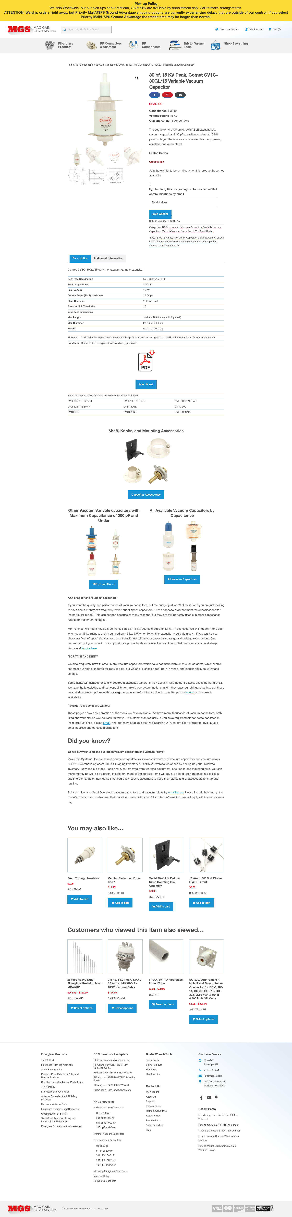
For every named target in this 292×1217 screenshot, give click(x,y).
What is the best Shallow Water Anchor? (219, 1131)
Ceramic (202, 238)
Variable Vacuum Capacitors (109, 1108)
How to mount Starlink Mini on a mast (218, 1125)
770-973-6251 (211, 1070)
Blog (148, 1130)
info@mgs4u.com (213, 1076)
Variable (174, 246)
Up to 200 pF (103, 1113)
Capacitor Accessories (146, 494)
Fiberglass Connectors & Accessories (61, 1126)
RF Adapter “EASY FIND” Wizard (111, 1085)
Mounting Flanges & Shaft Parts (110, 1171)
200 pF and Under (104, 584)
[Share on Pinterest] (167, 95)
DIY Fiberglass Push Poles (55, 1092)
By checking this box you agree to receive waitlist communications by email (183, 192)
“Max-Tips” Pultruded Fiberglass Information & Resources (58, 1120)
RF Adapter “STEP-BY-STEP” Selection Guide (115, 1079)
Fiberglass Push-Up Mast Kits (57, 1065)
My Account (152, 1092)
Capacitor (191, 238)
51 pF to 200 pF (104, 1151)
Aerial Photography (51, 1070)
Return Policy (153, 1116)
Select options (83, 1008)
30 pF (182, 238)
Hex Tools (151, 1070)
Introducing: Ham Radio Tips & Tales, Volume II (218, 1117)
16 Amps (167, 238)
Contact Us (153, 1086)
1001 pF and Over (106, 1127)
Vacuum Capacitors (106, 65)
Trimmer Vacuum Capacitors (109, 1134)
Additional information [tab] (108, 258)
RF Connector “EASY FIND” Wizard (113, 1073)
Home (70, 65)
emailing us (175, 792)
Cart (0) (276, 29)
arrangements (230, 8)
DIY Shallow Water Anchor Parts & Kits (62, 1082)
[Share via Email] (180, 95)
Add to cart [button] (81, 899)
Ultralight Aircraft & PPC (54, 1114)
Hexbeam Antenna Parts (54, 1104)
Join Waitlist (160, 214)
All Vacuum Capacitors (182, 579)
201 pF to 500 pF (105, 1118)
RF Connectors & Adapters (111, 1054)
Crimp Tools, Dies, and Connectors (112, 1090)
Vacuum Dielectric (159, 246)
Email (106, 723)
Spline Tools (152, 1060)
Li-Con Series (156, 242)
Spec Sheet (146, 384)
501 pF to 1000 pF (106, 1123)
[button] (137, 78)
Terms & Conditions (156, 1111)
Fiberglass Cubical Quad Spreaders (60, 1109)
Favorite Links (153, 1121)
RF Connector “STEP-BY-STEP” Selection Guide (111, 1066)
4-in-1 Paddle (48, 1087)
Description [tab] (80, 258)
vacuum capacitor (206, 242)
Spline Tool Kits (154, 1065)
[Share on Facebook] (154, 95)
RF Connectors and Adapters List (111, 1060)
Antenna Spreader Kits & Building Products (59, 1098)
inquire (189, 692)
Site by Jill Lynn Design (97, 1209)
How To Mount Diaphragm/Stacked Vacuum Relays (217, 1148)
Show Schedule (154, 1125)
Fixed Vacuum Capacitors (107, 1140)
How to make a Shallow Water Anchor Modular (218, 1138)
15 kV (158, 238)
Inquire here (89, 648)
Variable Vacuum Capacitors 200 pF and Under (187, 231)
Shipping (150, 1101)
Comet (211, 238)
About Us (151, 1097)
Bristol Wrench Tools (159, 1054)
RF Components (84, 65)
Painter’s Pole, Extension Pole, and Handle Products (60, 1076)
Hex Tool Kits (153, 1074)
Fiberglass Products (54, 1054)
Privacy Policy (153, 1106)
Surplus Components (105, 1181)
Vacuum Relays (102, 1176)
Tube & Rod (47, 1060)
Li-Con (220, 238)
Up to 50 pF (102, 1146)
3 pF (175, 238)
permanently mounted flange (180, 242)
